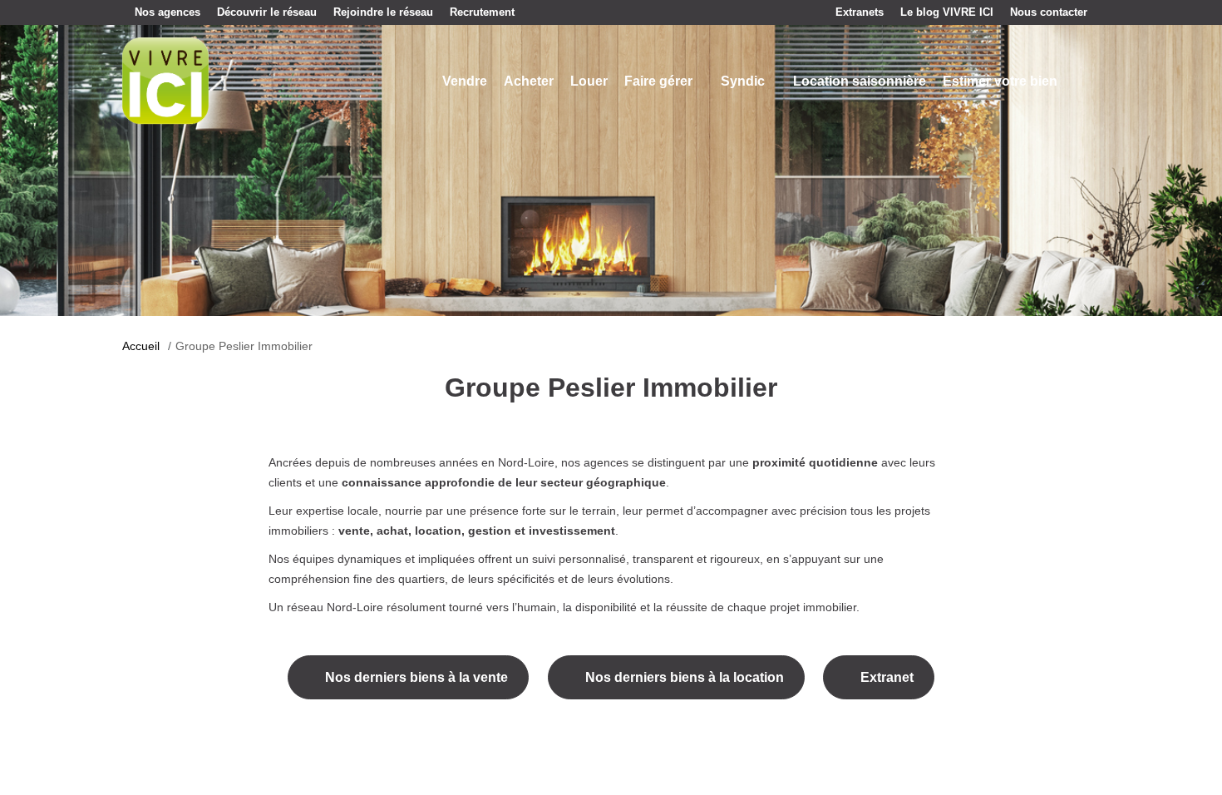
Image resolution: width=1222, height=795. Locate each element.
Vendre (464, 81)
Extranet (887, 677)
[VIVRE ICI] (165, 80)
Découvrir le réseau (267, 12)
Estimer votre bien (1000, 81)
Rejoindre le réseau (383, 12)
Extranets (859, 12)
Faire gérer (658, 81)
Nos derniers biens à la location (684, 677)
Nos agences (167, 12)
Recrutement (482, 12)
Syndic (743, 81)
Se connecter (1080, 81)
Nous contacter (1048, 12)
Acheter (529, 81)
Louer (589, 81)
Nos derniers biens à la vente (416, 677)
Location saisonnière (859, 81)
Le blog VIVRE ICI (946, 12)
